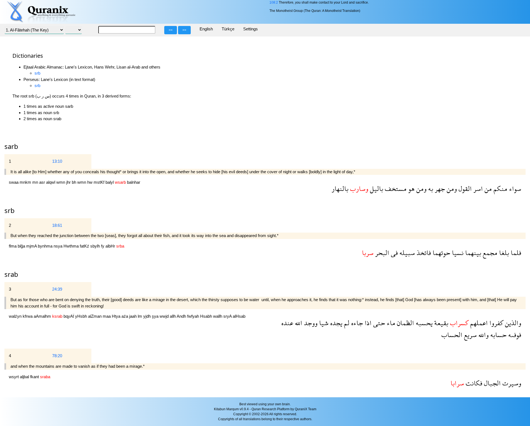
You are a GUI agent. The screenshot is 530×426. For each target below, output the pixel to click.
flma (13, 246)
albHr (110, 246)
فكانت (473, 383)
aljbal (25, 376)
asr (42, 182)
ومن (451, 188)
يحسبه (423, 323)
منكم (499, 188)
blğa (22, 246)
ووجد (309, 323)
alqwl (51, 182)
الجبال (491, 383)
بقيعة (440, 323)
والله (483, 335)
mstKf (99, 182)
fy (103, 246)
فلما (515, 253)
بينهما (472, 253)
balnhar (133, 182)
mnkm (26, 182)
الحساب (451, 335)
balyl (110, 182)
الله (297, 323)
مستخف (395, 188)
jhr (69, 182)
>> (184, 30)
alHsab (239, 316)
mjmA (32, 246)
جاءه (356, 323)
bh (74, 182)
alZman (95, 316)
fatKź (85, 246)
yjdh (147, 316)
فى (393, 253)
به (429, 188)
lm (140, 316)
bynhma (46, 246)
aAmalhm (43, 316)
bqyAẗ (69, 316)
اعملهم (478, 323)
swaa (14, 182)
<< (171, 30)
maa (107, 316)
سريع (469, 335)
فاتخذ (423, 253)
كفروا (495, 323)
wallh (218, 316)
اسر (477, 188)
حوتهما (440, 253)
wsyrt (14, 376)
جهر (439, 188)
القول (464, 188)
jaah (133, 316)
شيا (322, 323)
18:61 (57, 225)
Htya (116, 316)
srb (37, 73)
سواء (514, 188)
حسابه (498, 335)
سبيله (406, 253)
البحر (381, 253)
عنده (287, 323)
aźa (125, 316)
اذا (367, 323)
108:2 (273, 2)
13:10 (57, 161)
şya (156, 316)
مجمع (489, 253)
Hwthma (71, 246)
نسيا (456, 253)
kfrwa (28, 316)
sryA (228, 316)
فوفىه (514, 335)
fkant (35, 376)
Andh (182, 316)
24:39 (57, 289)
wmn (61, 182)
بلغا (503, 253)
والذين (512, 323)
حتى (378, 323)
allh (173, 316)
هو (411, 188)
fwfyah (193, 316)
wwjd (165, 316)
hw (90, 182)
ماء (390, 323)
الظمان (404, 323)
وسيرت (511, 383)
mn (35, 182)
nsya (58, 246)
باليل (375, 188)
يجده (335, 323)
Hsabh (206, 316)
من (487, 188)
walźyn (16, 316)
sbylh (95, 246)
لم (345, 323)
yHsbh (81, 316)
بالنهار (340, 188)
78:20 (57, 355)
